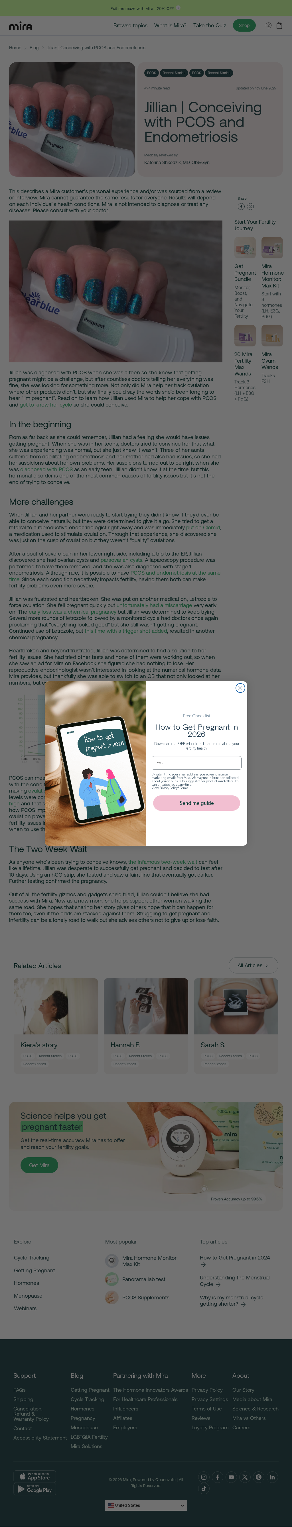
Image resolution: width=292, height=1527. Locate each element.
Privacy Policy (168, 788)
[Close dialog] (240, 688)
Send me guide (197, 803)
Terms (184, 788)
